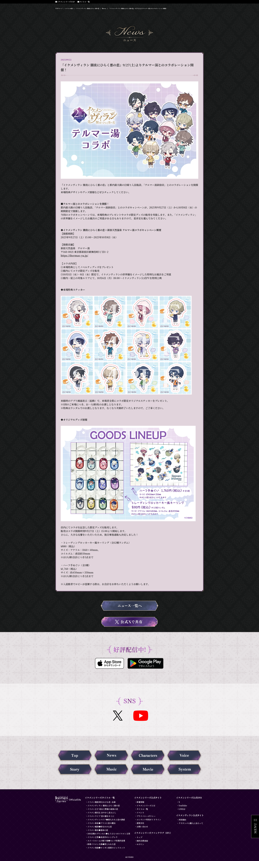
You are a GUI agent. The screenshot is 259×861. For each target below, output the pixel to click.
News (104, 8)
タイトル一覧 (142, 809)
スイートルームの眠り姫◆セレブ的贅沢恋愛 (106, 840)
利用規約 (182, 819)
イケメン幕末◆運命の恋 (97, 830)
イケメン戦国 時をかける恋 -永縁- (101, 802)
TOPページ (59, 8)
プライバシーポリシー (146, 816)
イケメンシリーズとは (146, 805)
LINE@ (182, 809)
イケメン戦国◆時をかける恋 (99, 826)
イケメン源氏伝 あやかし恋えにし (101, 812)
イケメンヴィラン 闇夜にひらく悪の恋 (87, 8)
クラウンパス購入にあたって (191, 823)
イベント (140, 812)
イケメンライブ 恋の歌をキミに (100, 816)
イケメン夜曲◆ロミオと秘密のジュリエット (106, 847)
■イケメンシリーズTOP (65, 1)
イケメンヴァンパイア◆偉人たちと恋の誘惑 (106, 819)
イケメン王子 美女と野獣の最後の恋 (102, 809)
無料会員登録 (142, 840)
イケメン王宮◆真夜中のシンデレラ (102, 837)
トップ (139, 837)
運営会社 (140, 823)
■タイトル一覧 (83, 1)
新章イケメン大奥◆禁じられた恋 (101, 844)
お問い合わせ (142, 826)
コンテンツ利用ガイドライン (149, 819)
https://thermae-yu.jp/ (74, 255)
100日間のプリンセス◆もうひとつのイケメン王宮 (108, 833)
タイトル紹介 (69, 8)
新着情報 (140, 802)
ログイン (140, 844)
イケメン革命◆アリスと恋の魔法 (101, 823)
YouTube (183, 805)
